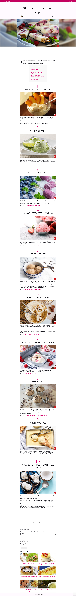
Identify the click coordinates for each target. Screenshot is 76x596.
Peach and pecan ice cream (36, 68)
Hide (41, 66)
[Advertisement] (38, 53)
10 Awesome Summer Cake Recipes (32, 205)
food (38, 3)
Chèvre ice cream (34, 79)
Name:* (21, 541)
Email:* (21, 543)
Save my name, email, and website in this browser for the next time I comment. (34, 545)
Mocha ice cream (33, 73)
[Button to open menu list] (71, 1)
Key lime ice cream (34, 69)
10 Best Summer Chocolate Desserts (33, 289)
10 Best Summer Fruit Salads (31, 457)
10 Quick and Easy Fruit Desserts (32, 334)
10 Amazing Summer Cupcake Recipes (33, 245)
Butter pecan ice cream (35, 75)
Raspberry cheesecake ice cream (37, 76)
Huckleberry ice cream (35, 70)
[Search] (69, 1)
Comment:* (22, 533)
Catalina (25, 16)
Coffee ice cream (33, 78)
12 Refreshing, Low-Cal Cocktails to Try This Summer (36, 415)
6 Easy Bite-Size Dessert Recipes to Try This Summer (36, 373)
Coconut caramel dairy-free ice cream (38, 81)
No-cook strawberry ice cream (36, 72)
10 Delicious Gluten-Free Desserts (32, 165)
